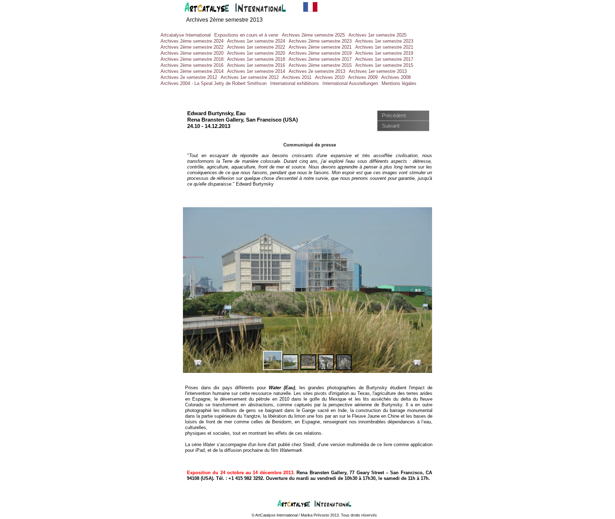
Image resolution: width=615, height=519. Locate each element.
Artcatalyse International (186, 35)
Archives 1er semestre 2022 (256, 47)
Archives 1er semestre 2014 (256, 71)
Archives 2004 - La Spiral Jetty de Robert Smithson (214, 83)
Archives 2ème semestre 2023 (320, 41)
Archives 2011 (296, 77)
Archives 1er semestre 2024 (256, 41)
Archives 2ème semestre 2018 (192, 59)
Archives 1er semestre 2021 (384, 47)
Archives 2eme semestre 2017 (320, 59)
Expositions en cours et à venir (246, 35)
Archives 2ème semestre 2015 (320, 65)
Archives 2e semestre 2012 (189, 77)
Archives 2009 (363, 77)
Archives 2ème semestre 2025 (313, 35)
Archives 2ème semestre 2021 (320, 47)
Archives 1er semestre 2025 (377, 35)
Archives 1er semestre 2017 (384, 59)
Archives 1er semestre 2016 (256, 65)
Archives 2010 (330, 77)
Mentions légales (399, 83)
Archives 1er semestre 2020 (256, 53)
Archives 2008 (396, 77)
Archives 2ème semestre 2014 (192, 71)
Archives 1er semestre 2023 (384, 41)
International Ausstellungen (350, 83)
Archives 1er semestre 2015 (384, 65)
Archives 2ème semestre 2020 (192, 53)
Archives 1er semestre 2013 (378, 71)
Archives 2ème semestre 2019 (320, 53)
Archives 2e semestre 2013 (317, 71)
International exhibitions (294, 83)
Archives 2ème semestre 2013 (224, 20)
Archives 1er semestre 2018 (256, 59)
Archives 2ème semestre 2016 (192, 65)
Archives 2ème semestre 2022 (192, 47)
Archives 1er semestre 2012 (250, 77)
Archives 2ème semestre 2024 (192, 41)
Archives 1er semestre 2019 (384, 53)
